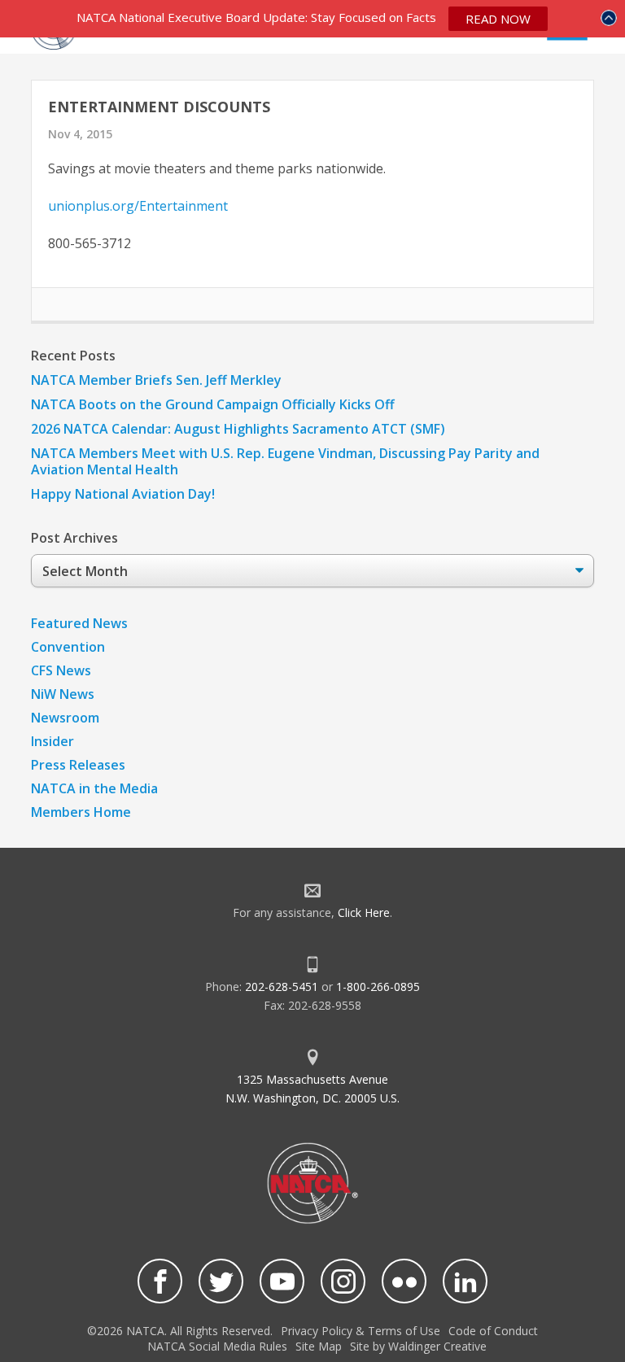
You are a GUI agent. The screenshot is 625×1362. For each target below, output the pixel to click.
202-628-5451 (281, 986)
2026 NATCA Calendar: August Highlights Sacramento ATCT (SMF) (238, 429)
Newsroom (65, 718)
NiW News (62, 694)
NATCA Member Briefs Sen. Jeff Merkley (156, 380)
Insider (52, 741)
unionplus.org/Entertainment (138, 206)
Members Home (81, 812)
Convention (68, 647)
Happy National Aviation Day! (123, 494)
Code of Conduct (493, 1330)
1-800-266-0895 (378, 986)
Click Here (364, 912)
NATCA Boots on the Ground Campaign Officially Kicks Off (213, 404)
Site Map (318, 1346)
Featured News (79, 623)
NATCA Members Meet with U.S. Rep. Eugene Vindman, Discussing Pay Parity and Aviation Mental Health (285, 461)
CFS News (61, 670)
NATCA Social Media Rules (217, 1346)
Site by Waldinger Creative (418, 1346)
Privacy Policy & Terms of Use (360, 1330)
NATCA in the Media (94, 788)
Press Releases (78, 765)
